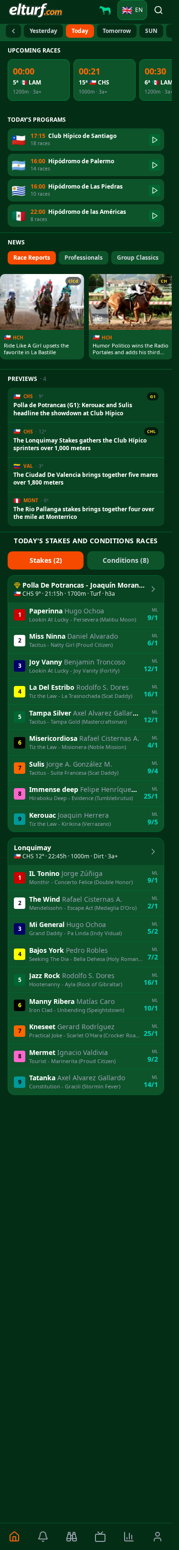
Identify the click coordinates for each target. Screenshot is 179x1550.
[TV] (100, 1536)
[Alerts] (43, 1536)
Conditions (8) (126, 560)
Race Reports (31, 257)
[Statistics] (129, 1536)
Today (80, 31)
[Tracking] (71, 1536)
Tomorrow (117, 31)
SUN (151, 31)
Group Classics (137, 257)
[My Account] (157, 1536)
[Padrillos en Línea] (105, 10)
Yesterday (43, 31)
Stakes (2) (46, 560)
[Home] (14, 1536)
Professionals (83, 257)
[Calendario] (13, 31)
